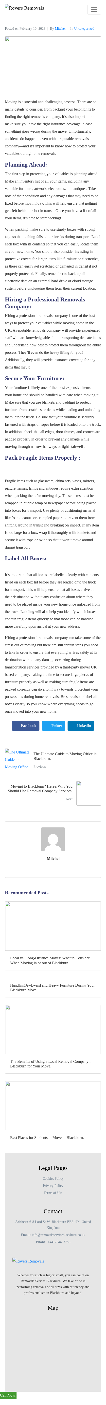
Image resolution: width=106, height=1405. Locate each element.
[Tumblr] (57, 1303)
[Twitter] (49, 1303)
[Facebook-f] (31, 1303)
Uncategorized (84, 28)
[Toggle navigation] (94, 9)
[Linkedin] (66, 1303)
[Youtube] (40, 1303)
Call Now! (8, 1395)
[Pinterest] (75, 1303)
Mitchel (60, 28)
